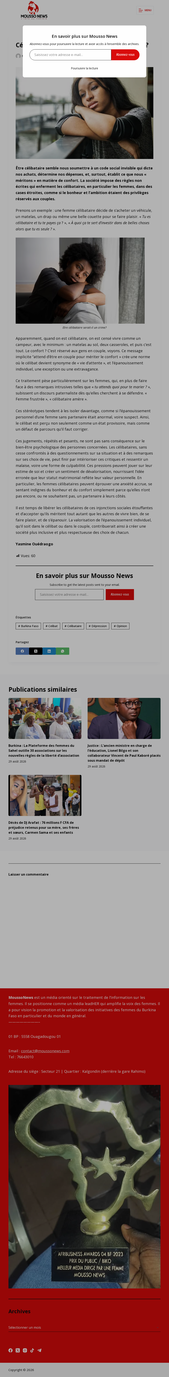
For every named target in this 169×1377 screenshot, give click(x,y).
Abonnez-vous (125, 55)
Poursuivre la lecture (84, 68)
